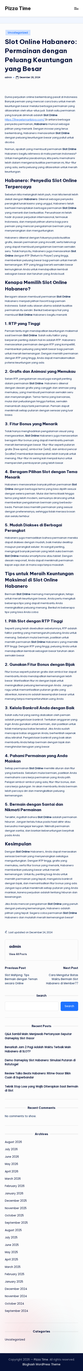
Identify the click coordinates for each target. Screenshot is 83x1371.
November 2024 (16, 1296)
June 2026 (12, 1157)
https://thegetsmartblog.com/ (25, 119)
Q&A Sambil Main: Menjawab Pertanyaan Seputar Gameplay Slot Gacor (38, 1036)
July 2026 (11, 1149)
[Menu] (76, 8)
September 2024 (16, 1311)
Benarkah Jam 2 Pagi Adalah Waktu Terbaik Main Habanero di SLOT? (38, 1049)
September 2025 (16, 1223)
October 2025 (14, 1215)
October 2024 (14, 1304)
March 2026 (13, 1179)
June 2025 (12, 1245)
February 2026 (15, 1186)
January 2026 (14, 1193)
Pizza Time (18, 8)
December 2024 (16, 1289)
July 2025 (11, 1237)
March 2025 (13, 1267)
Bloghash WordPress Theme (41, 1364)
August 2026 (13, 1142)
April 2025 (11, 1259)
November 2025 (16, 1208)
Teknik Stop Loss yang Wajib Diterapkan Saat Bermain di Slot (41, 1088)
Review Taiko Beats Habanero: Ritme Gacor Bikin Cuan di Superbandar (38, 1075)
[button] (18, 954)
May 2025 (11, 1252)
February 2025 (14, 1274)
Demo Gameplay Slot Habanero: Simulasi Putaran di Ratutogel (40, 1062)
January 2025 (14, 1282)
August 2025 (13, 1230)
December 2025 (16, 1201)
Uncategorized (18, 32)
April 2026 (11, 1171)
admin (15, 946)
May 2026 (11, 1164)
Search (41, 996)
